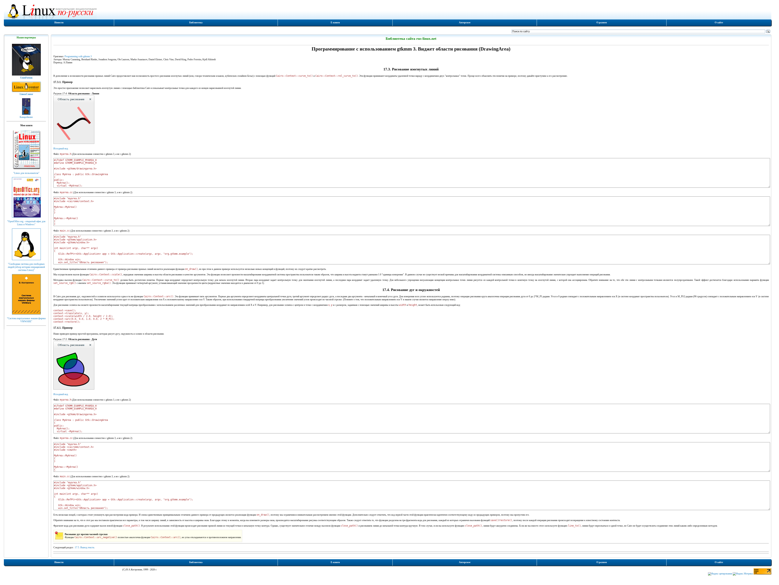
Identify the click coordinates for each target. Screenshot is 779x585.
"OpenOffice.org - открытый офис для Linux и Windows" (26, 223)
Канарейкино (26, 117)
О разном (601, 22)
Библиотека (195, 22)
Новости (58, 22)
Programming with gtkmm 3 (78, 56)
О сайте (719, 22)
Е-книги (335, 22)
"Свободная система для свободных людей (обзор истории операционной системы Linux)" (26, 267)
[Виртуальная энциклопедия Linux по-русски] (387, 11)
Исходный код (60, 148)
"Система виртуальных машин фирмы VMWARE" (26, 320)
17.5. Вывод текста (84, 547)
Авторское (464, 22)
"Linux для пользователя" (26, 173)
